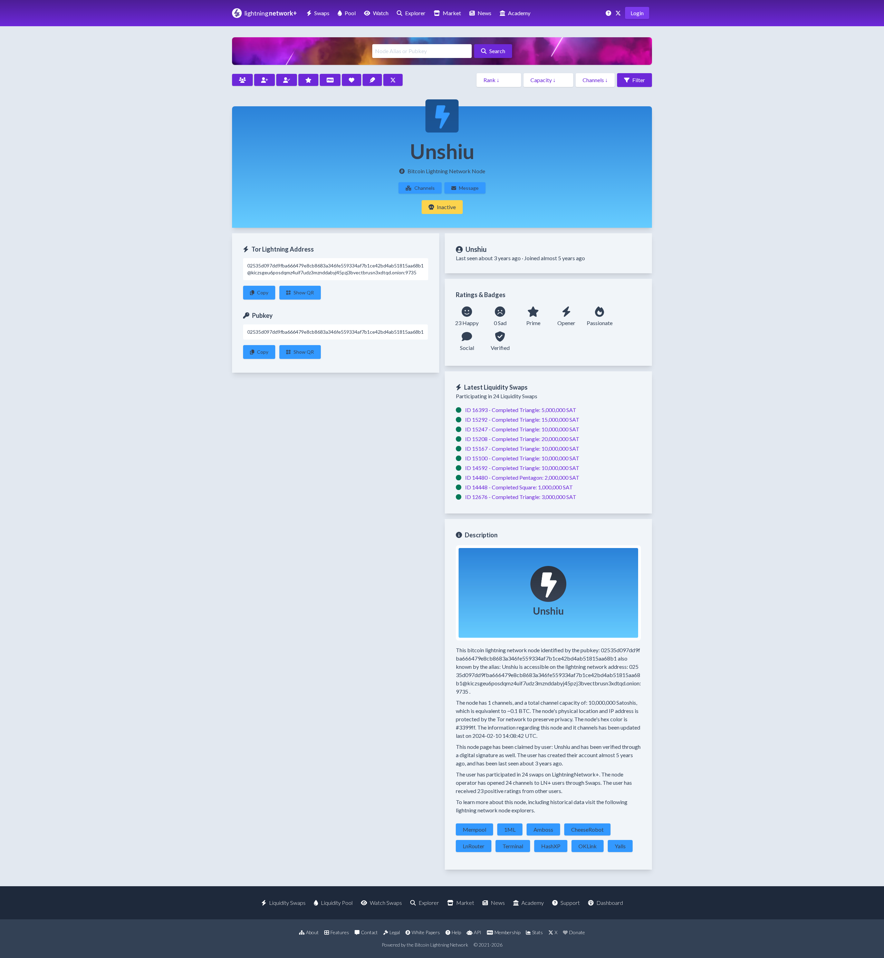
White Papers (426, 932)
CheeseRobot (587, 829)
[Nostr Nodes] (372, 80)
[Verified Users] (286, 80)
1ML (510, 829)
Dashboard (609, 902)
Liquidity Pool (337, 902)
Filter (638, 80)
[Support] (609, 13)
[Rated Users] (308, 80)
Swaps (321, 13)
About (312, 932)
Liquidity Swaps (287, 902)
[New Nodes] (264, 80)
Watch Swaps (386, 902)
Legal (395, 932)
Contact (369, 932)
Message (469, 188)
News (484, 13)
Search (497, 51)
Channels (424, 188)
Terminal (512, 846)
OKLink (587, 846)
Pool (350, 13)
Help (456, 932)
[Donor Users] (351, 80)
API (477, 932)
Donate (577, 932)
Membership (507, 932)
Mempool (474, 829)
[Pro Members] (330, 80)
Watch (380, 13)
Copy (262, 292)
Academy (519, 13)
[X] (618, 13)
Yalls (620, 846)
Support (570, 902)
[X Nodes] (393, 80)
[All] (242, 80)
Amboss (543, 829)
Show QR (304, 292)
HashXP (550, 846)
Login (637, 13)
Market (452, 13)
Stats (537, 932)
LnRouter (473, 846)
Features (339, 932)
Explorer (415, 13)
